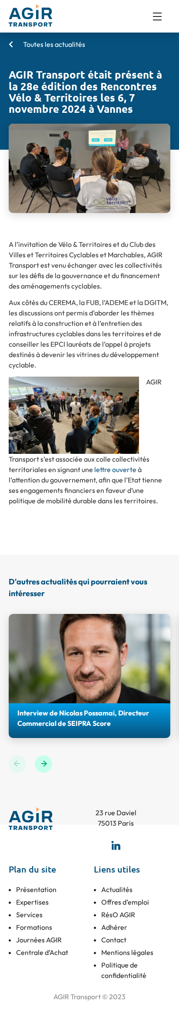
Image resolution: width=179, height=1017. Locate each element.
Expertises (32, 902)
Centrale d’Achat (42, 952)
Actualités (117, 889)
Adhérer (114, 927)
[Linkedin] (116, 845)
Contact (113, 939)
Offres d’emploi (125, 902)
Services (29, 914)
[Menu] (161, 16)
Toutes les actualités (53, 44)
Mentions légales (127, 952)
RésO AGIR (118, 914)
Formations (34, 927)
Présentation (36, 889)
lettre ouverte (115, 469)
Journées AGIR (39, 939)
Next (43, 764)
